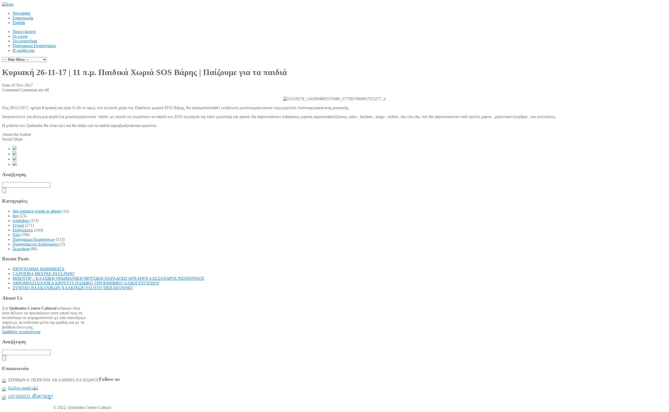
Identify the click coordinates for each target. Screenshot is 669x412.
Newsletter (21, 13)
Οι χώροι (20, 36)
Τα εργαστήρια (25, 41)
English (19, 22)
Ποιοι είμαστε (24, 31)
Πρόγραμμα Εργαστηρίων (34, 45)
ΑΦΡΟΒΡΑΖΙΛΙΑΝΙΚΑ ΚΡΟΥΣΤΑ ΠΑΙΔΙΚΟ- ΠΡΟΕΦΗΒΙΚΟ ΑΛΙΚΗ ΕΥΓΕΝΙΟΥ (86, 283)
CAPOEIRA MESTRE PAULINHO (43, 273)
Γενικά (18, 225)
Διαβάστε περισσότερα (21, 332)
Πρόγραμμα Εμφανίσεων (34, 239)
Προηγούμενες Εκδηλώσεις (36, 244)
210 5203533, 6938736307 (30, 396)
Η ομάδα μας (23, 50)
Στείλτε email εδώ (23, 388)
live (16, 216)
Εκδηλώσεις (23, 230)
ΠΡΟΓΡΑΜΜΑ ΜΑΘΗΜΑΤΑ (39, 269)
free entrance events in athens (37, 211)
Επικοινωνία (23, 18)
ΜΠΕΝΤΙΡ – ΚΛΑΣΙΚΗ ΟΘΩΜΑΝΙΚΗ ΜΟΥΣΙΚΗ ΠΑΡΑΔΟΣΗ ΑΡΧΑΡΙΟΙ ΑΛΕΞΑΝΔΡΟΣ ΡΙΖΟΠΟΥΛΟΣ (108, 278)
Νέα (16, 234)
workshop (21, 220)
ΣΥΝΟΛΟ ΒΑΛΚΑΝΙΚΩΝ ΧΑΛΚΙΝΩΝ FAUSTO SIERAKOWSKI (72, 288)
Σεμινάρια (21, 249)
